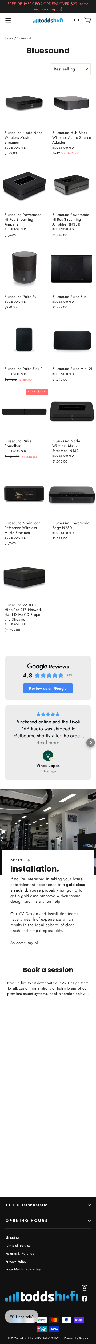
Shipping (12, 1237)
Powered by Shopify (76, 1338)
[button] (5, 742)
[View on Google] (48, 755)
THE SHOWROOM (26, 1205)
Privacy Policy (15, 1261)
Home (9, 38)
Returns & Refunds (19, 1253)
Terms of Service (18, 1245)
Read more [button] (48, 742)
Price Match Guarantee (23, 1269)
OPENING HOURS (26, 1220)
